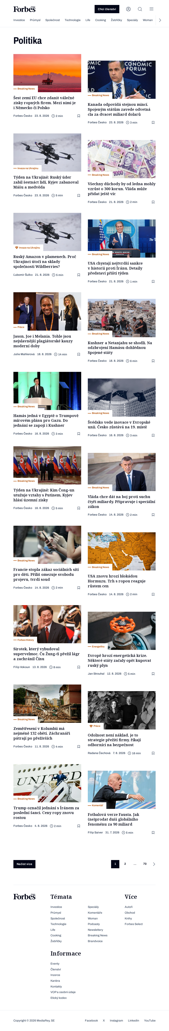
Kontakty (56, 986)
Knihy (128, 918)
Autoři (129, 906)
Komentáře (95, 912)
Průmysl (35, 20)
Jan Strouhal (96, 673)
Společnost (52, 20)
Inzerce (55, 975)
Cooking (100, 20)
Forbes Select (134, 924)
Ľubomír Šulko (23, 274)
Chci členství (107, 9)
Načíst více (24, 864)
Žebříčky (116, 20)
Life (88, 20)
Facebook (91, 1020)
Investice (19, 20)
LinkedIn (133, 1020)
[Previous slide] (9, 20)
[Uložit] (79, 116)
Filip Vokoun (21, 667)
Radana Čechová (99, 753)
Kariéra (55, 980)
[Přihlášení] (128, 9)
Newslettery (95, 929)
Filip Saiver (95, 832)
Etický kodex (58, 997)
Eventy (54, 963)
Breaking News (97, 935)
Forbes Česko (22, 115)
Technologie (73, 20)
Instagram (116, 1020)
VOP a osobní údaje (63, 992)
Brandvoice (95, 941)
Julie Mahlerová (24, 354)
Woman (148, 20)
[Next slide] (160, 20)
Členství (55, 969)
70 (145, 863)
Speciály (132, 20)
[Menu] (151, 9)
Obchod (130, 912)
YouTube (150, 1020)
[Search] (140, 9)
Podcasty (94, 924)
